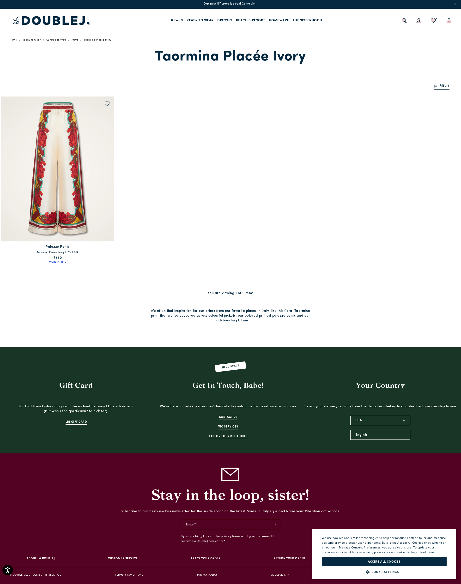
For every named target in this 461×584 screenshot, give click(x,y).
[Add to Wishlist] (107, 104)
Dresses (224, 20)
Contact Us (228, 417)
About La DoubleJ (40, 558)
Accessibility (280, 575)
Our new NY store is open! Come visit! (230, 3)
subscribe (275, 524)
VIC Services (228, 426)
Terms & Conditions (129, 575)
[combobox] (380, 420)
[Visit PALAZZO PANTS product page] (57, 168)
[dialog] (384, 554)
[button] (384, 571)
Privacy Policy (207, 575)
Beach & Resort (250, 20)
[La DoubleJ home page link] (50, 21)
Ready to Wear (200, 20)
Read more (426, 552)
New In (177, 20)
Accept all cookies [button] (384, 562)
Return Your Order (289, 558)
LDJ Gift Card (76, 422)
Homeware (279, 20)
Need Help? (230, 366)
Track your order (205, 558)
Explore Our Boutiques (228, 436)
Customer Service (123, 558)
